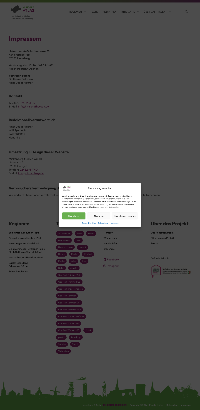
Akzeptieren (74, 215)
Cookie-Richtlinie (89, 223)
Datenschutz (103, 223)
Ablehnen (98, 215)
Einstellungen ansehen (125, 215)
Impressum (114, 223)
